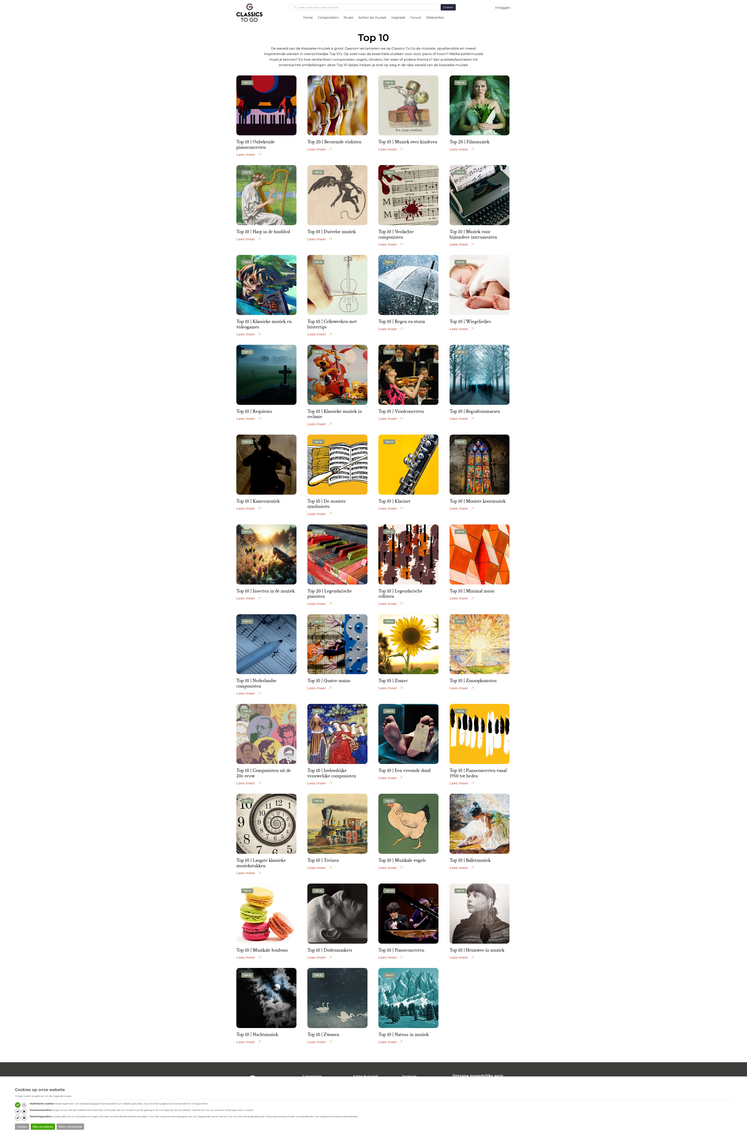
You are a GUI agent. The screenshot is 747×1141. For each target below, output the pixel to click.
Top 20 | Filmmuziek (469, 142)
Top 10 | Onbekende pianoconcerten (255, 144)
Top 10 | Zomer (393, 680)
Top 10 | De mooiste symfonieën (326, 504)
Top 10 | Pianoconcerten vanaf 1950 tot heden (478, 773)
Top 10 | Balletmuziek (470, 860)
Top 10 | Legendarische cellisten (400, 594)
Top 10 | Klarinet (394, 501)
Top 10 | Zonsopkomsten (473, 680)
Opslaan (22, 1126)
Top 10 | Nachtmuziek (257, 1034)
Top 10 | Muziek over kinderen (407, 142)
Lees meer (245, 154)
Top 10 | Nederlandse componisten (256, 683)
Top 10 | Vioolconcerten (401, 411)
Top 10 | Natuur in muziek (403, 1034)
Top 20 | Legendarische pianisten (329, 594)
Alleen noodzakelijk (70, 1126)
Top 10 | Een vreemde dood (404, 770)
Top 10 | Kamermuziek (258, 501)
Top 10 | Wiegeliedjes (470, 321)
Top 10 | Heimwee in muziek (477, 950)
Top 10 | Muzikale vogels (402, 860)
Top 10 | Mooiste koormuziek (478, 501)
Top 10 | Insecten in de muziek (265, 591)
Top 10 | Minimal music (472, 591)
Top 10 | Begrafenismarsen (475, 411)
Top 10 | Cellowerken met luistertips (332, 324)
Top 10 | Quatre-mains (328, 680)
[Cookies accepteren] (17, 1105)
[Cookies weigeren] (24, 1105)
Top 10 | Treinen (323, 860)
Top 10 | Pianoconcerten (401, 950)
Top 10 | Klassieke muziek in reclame (334, 414)
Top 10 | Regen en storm (401, 321)
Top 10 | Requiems (254, 411)
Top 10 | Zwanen (323, 1034)
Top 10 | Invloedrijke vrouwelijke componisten (331, 773)
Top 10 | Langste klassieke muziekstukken (261, 863)
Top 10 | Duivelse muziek (331, 231)
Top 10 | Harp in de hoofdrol (263, 231)
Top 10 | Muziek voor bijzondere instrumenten (473, 234)
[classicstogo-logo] (249, 12)
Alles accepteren (43, 1126)
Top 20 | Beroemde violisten (334, 142)
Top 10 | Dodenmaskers (329, 950)
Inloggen (503, 8)
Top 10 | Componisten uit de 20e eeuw (263, 773)
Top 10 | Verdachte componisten (396, 234)
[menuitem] (308, 17)
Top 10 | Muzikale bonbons (262, 950)
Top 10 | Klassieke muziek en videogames (264, 324)
